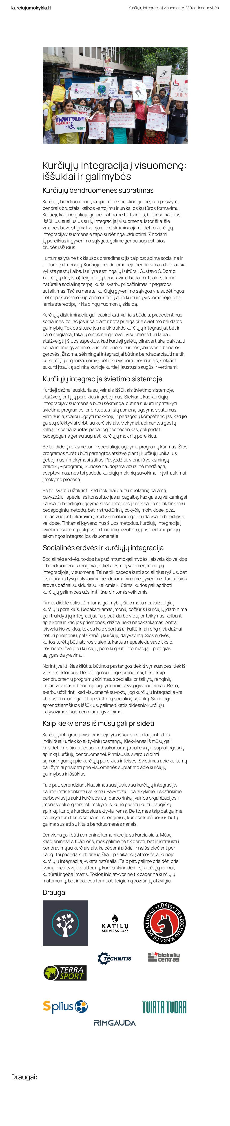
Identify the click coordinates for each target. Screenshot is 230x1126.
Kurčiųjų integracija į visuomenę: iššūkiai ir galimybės (173, 7)
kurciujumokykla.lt (31, 8)
